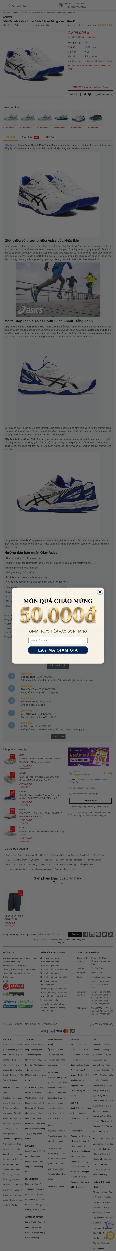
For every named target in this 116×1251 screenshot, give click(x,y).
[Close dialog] (100, 592)
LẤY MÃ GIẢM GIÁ (58, 650)
